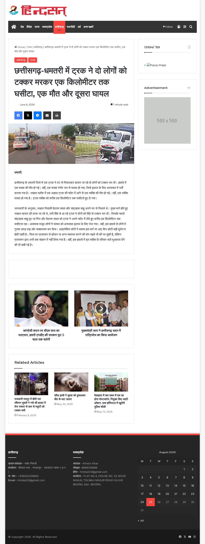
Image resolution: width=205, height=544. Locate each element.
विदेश (29, 26)
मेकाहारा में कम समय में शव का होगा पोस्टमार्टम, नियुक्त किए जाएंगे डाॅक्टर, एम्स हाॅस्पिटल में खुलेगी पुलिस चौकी (111, 401)
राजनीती (71, 26)
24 (142, 502)
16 (192, 485)
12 (159, 485)
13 (167, 485)
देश (22, 26)
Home (21, 47)
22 (184, 493)
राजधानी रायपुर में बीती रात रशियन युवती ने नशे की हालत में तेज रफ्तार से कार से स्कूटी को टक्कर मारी (30, 404)
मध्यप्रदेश (47, 26)
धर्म (79, 26)
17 (142, 493)
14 (175, 485)
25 (150, 502)
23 (192, 493)
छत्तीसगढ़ (59, 26)
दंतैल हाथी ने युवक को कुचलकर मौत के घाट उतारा (69, 397)
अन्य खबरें (88, 26)
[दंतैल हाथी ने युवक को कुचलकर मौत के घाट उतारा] (71, 382)
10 (142, 485)
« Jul (141, 520)
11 (150, 485)
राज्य (37, 26)
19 (159, 493)
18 (150, 493)
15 (184, 485)
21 (175, 493)
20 (167, 493)
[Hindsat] (37, 10)
